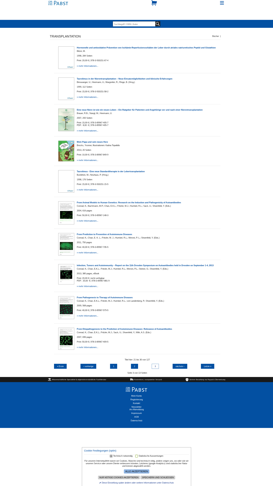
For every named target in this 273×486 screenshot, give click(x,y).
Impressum (136, 403)
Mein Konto (136, 386)
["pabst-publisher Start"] (136, 380)
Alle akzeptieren (136, 471)
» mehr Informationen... (87, 56)
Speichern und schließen (158, 477)
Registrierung (136, 389)
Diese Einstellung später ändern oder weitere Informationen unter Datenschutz (138, 482)
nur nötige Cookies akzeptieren (118, 477)
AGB (136, 407)
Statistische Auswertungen (151, 456)
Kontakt (136, 393)
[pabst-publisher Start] (59, 8)
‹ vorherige (88, 356)
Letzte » (207, 356)
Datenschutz (136, 410)
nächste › (180, 356)
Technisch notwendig (123, 456)
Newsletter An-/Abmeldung (136, 398)
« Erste (60, 356)
